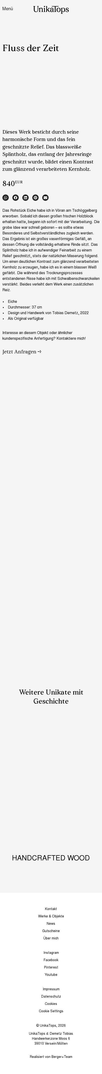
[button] (5, 197)
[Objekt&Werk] (51, 737)
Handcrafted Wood (51, 858)
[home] (51, 10)
